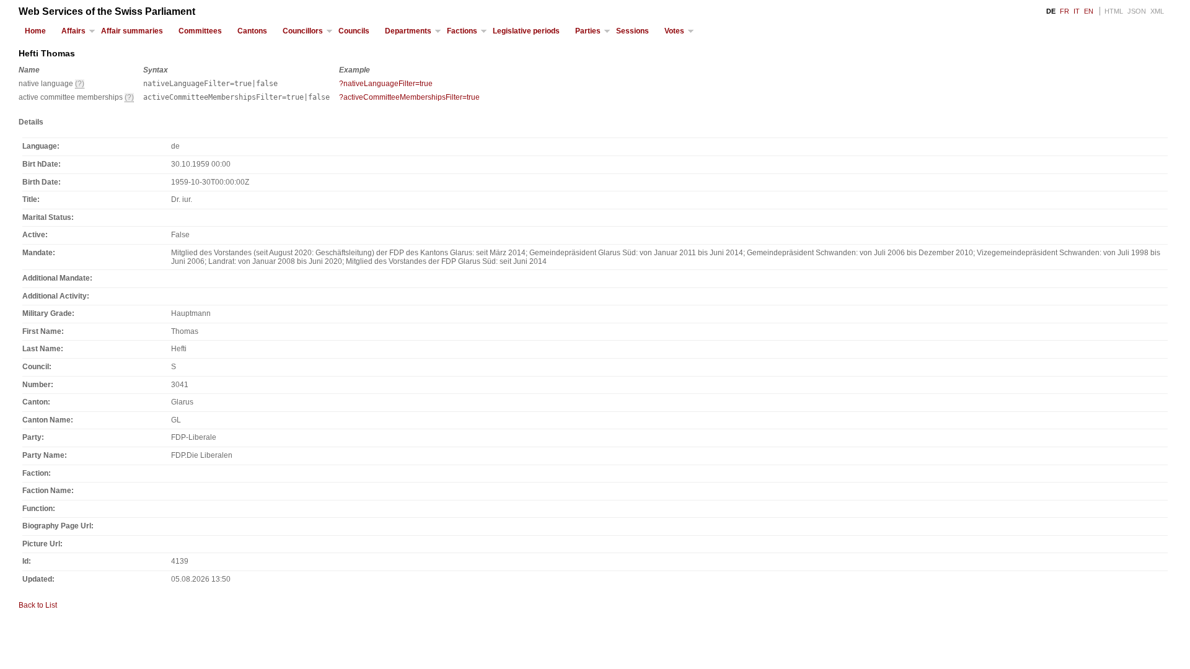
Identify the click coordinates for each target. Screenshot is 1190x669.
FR (1064, 11)
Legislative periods (526, 31)
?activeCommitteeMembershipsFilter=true (409, 97)
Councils (353, 31)
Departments (408, 31)
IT (1076, 11)
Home (35, 31)
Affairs (73, 31)
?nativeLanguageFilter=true (386, 83)
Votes (674, 31)
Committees (200, 31)
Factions (462, 31)
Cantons (252, 31)
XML (1157, 11)
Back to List (38, 605)
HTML (1113, 11)
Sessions (632, 31)
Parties (588, 31)
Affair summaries (132, 31)
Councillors (303, 31)
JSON (1136, 11)
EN (1088, 11)
